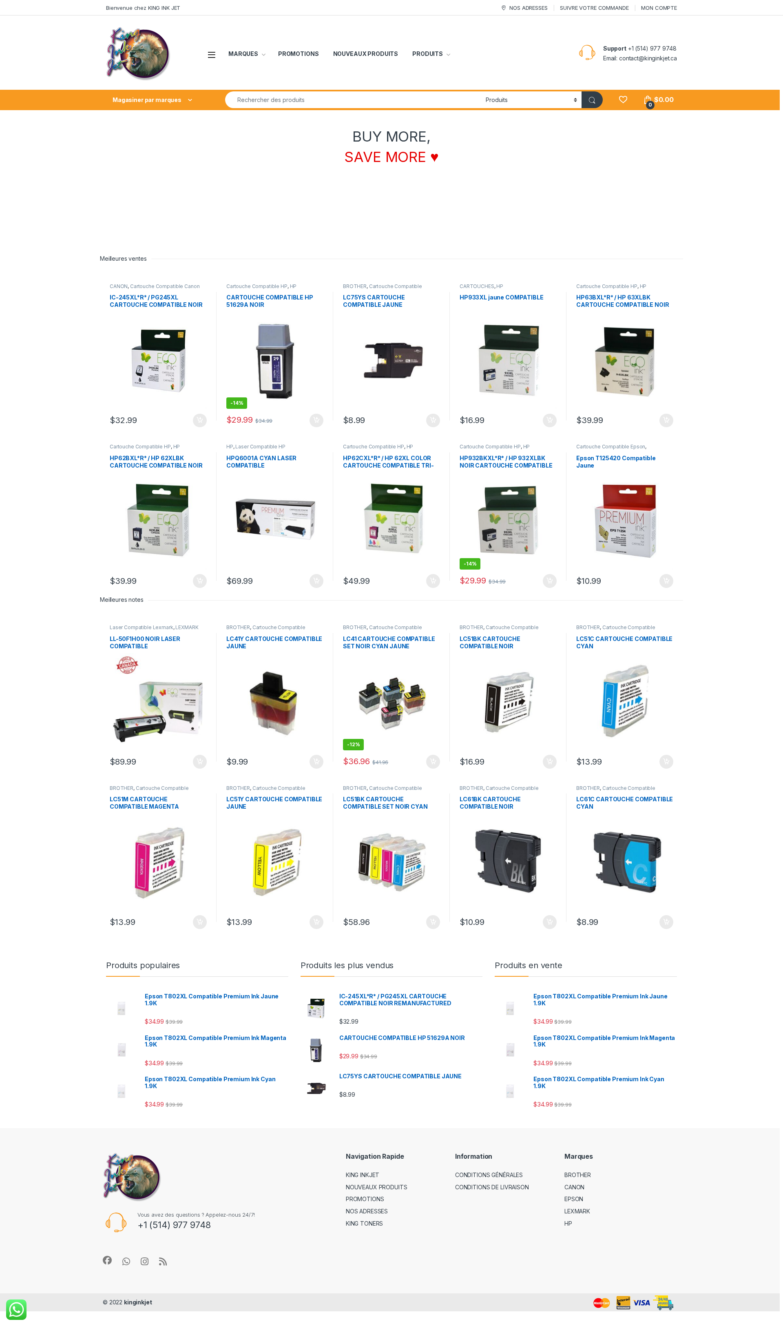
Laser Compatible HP (260, 446)
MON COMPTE (659, 7)
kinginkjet (138, 1302)
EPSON (573, 1198)
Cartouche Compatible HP (257, 286)
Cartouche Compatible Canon (164, 286)
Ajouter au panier (197, 421)
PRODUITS (427, 53)
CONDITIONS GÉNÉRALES (489, 1174)
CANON (119, 286)
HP (293, 286)
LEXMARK (186, 627)
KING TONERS (364, 1223)
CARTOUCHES (477, 286)
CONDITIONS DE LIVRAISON (492, 1187)
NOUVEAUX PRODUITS (365, 53)
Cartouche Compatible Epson (610, 446)
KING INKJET (362, 1174)
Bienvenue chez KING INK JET (143, 7)
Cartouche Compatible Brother (382, 289)
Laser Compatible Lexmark (141, 627)
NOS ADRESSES (528, 7)
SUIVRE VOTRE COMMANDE (594, 7)
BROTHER (355, 286)
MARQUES (243, 53)
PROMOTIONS (298, 53)
